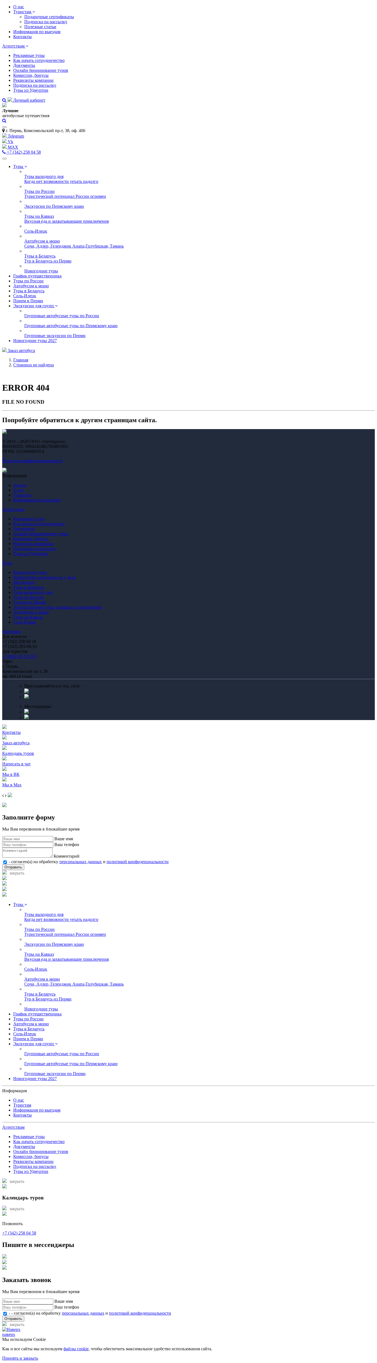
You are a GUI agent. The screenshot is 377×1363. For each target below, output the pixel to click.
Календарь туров (18, 753)
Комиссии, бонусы (31, 75)
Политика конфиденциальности (32, 460)
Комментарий (66, 856)
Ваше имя (63, 838)
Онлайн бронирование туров (40, 70)
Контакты (22, 36)
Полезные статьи (40, 26)
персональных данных (80, 861)
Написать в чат (16, 763)
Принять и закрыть (20, 1358)
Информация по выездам (36, 31)
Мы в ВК (11, 774)
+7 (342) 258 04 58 (23, 152)
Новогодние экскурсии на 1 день (44, 577)
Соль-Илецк (24, 295)
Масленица (23, 582)
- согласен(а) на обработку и (88, 861)
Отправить (13, 867)
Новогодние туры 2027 (35, 340)
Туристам (22, 11)
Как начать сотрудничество (39, 60)
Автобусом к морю (31, 285)
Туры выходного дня (32, 592)
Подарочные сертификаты (49, 16)
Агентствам (14, 46)
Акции (19, 485)
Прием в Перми (28, 300)
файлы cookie (76, 1348)
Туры (18, 166)
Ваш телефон (66, 844)
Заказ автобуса (21, 350)
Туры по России (28, 281)
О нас (18, 6)
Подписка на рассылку (45, 21)
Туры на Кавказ (28, 617)
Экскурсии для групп (34, 305)
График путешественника (37, 276)
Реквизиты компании (33, 80)
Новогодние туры (30, 572)
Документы (24, 65)
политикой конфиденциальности (138, 861)
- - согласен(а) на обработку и (89, 1313)
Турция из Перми (29, 602)
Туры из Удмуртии (30, 90)
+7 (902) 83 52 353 (19, 656)
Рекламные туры (29, 55)
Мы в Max (12, 784)
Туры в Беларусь (28, 290)
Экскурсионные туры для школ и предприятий (57, 607)
